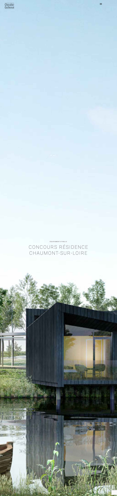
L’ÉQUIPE (104, 3)
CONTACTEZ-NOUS (105, 3)
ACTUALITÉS (107, 3)
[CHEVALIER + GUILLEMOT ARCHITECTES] (9, 6)
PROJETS (102, 3)
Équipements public (58, 241)
